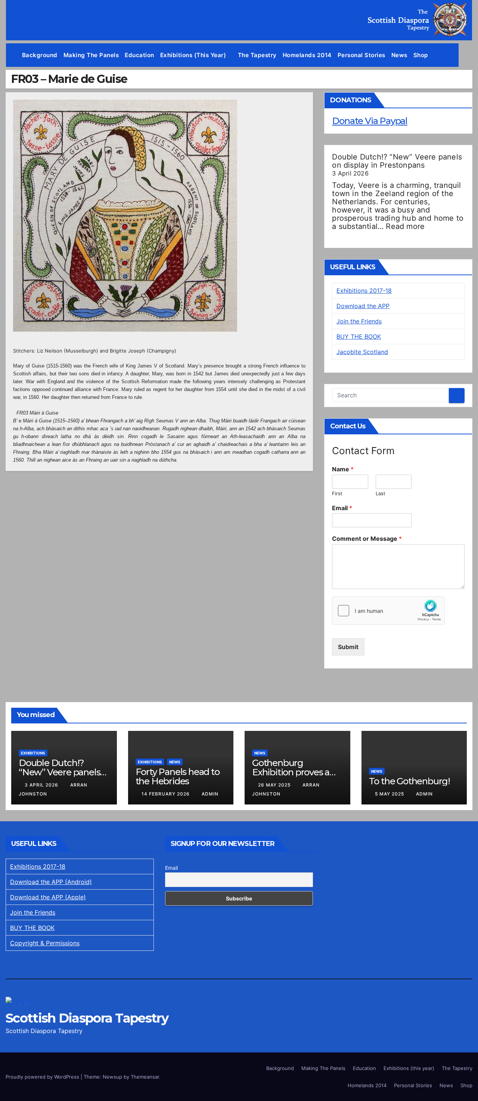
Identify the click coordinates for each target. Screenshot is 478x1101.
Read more (405, 226)
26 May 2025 (275, 785)
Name (343, 469)
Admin (210, 794)
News (399, 55)
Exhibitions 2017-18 (364, 290)
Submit (348, 647)
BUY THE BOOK (358, 336)
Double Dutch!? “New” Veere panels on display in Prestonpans (397, 161)
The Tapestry (257, 55)
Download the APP (362, 306)
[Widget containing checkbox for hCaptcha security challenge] (388, 610)
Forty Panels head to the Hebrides (178, 776)
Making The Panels (91, 55)
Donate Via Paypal (369, 120)
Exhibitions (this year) (194, 55)
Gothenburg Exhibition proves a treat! (290, 772)
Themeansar (145, 1077)
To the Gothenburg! (409, 781)
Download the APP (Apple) (48, 897)
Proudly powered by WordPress (43, 1077)
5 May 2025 (390, 794)
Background (40, 55)
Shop (420, 55)
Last (380, 493)
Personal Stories (361, 55)
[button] (467, 55)
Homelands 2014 (307, 55)
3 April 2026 (42, 785)
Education (139, 55)
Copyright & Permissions (45, 943)
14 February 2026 (166, 794)
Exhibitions (33, 753)
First (337, 493)
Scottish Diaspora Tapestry (87, 1018)
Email (342, 508)
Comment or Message (367, 538)
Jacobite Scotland (362, 352)
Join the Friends (359, 321)
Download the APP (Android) (51, 882)
